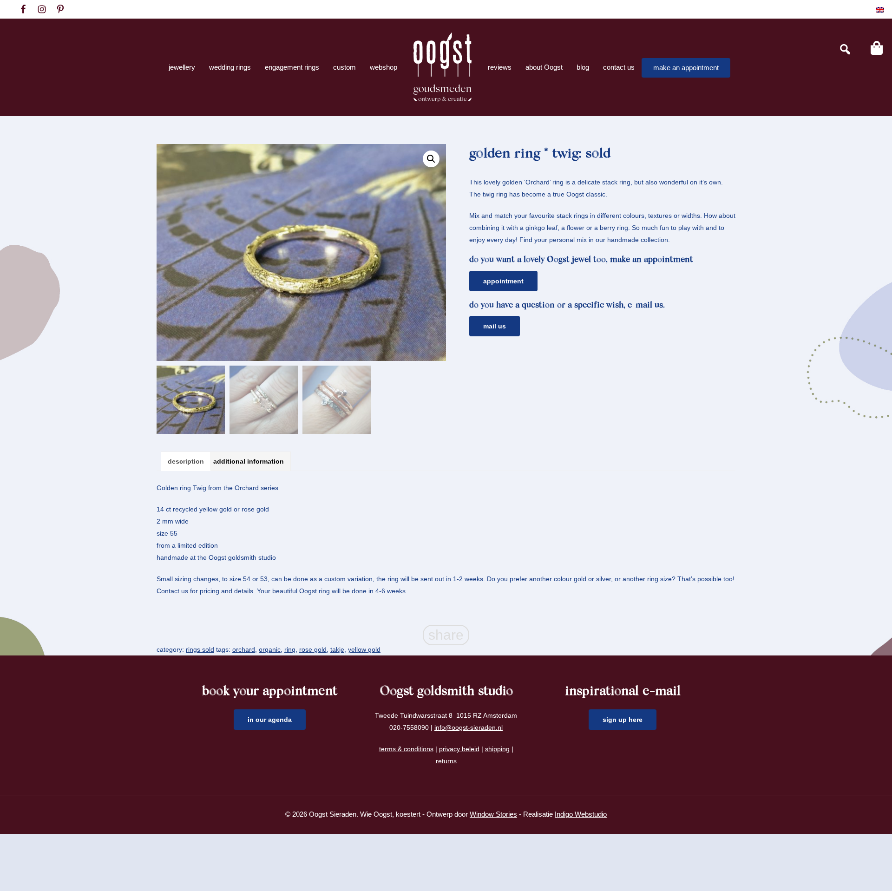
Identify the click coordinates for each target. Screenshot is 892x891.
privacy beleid (459, 749)
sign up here (623, 719)
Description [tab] (186, 461)
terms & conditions (406, 749)
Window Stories (493, 814)
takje (337, 649)
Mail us (494, 326)
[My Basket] (877, 48)
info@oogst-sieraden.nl (468, 727)
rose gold (313, 649)
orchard (243, 649)
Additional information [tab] (248, 461)
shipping (497, 749)
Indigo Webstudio (581, 814)
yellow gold (364, 649)
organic (270, 649)
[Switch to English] (880, 9)
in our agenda (270, 719)
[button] (431, 159)
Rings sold (200, 649)
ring (289, 649)
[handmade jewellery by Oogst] (442, 67)
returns (446, 761)
